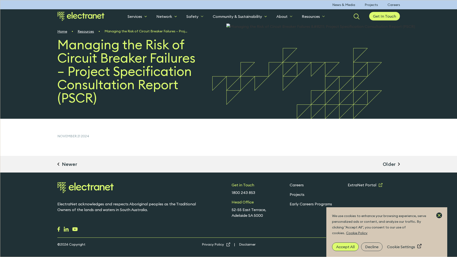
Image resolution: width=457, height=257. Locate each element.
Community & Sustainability (237, 16)
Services (135, 16)
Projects (371, 5)
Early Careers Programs (311, 204)
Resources (311, 16)
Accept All (345, 246)
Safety (192, 16)
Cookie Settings (401, 246)
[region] (386, 232)
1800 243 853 (243, 192)
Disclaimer (247, 244)
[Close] (439, 215)
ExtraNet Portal (362, 185)
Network (164, 16)
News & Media (343, 5)
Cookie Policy (357, 233)
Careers (393, 5)
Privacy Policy (213, 244)
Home (62, 31)
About (282, 16)
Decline (371, 246)
